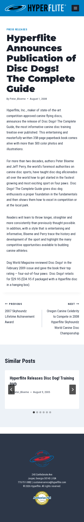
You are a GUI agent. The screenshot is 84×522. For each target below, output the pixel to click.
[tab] (34, 412)
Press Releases (17, 29)
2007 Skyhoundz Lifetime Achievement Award (19, 313)
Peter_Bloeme (18, 98)
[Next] (72, 389)
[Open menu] (75, 8)
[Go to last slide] (11, 389)
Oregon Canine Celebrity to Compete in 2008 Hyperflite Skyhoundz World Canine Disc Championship (63, 318)
